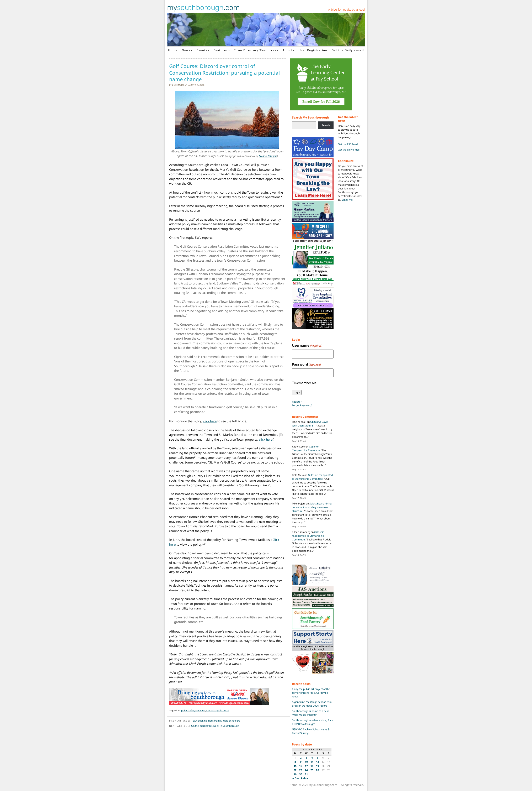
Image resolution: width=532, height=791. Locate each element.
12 (317, 762)
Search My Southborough (310, 117)
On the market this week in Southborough (215, 726)
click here (210, 421)
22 (295, 770)
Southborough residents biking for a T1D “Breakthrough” (312, 722)
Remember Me (305, 383)
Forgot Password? (302, 405)
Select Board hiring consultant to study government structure (311, 507)
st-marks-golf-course (217, 710)
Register (297, 401)
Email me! (347, 199)
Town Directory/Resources (255, 50)
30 (300, 774)
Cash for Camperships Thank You (306, 448)
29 (295, 774)
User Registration (313, 50)
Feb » (304, 778)
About (287, 50)
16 (300, 766)
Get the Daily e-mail (348, 50)
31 (306, 774)
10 (306, 762)
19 (317, 766)
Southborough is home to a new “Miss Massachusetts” (310, 713)
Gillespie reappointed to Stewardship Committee (312, 477)
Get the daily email (349, 149)
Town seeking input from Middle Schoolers (215, 720)
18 (311, 766)
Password (306, 364)
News (186, 50)
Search (326, 125)
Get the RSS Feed (348, 144)
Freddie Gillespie (268, 156)
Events (202, 50)
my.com (203, 7)
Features (221, 50)
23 (300, 770)
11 (311, 762)
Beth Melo (178, 84)
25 (311, 770)
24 (306, 770)
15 (295, 766)
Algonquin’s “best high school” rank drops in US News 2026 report (312, 703)
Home (172, 50)
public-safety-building (193, 710)
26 (317, 770)
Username (307, 345)
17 (306, 766)
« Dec (295, 778)
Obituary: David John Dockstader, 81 (310, 423)
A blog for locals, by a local (346, 9)
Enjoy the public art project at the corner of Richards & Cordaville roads (311, 692)
